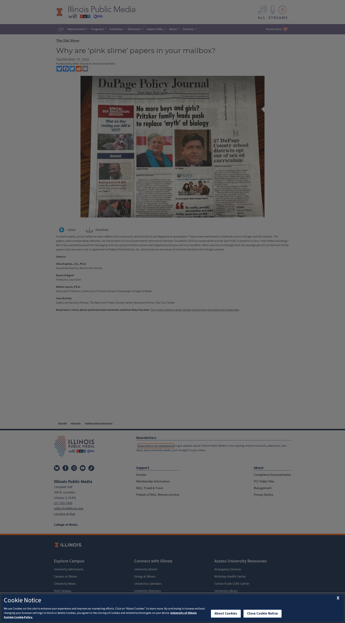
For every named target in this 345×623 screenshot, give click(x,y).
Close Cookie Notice (262, 613)
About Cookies (226, 613)
